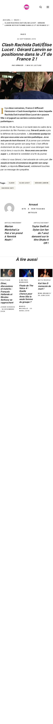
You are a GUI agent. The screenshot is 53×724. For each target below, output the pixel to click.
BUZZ (16, 20)
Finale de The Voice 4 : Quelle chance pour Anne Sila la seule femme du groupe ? (26, 293)
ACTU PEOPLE (44, 280)
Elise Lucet (25, 183)
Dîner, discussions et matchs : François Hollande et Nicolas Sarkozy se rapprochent (7, 293)
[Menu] (47, 7)
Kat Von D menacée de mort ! (44, 286)
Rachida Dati (8, 188)
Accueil (7, 20)
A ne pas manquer (23, 281)
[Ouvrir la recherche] (40, 7)
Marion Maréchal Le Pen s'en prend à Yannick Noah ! (13, 231)
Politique (5, 280)
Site (24, 209)
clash (11, 183)
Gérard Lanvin (41, 183)
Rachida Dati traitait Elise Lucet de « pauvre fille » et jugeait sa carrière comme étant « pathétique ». (25, 118)
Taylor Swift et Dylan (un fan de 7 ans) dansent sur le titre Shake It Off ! (40, 233)
